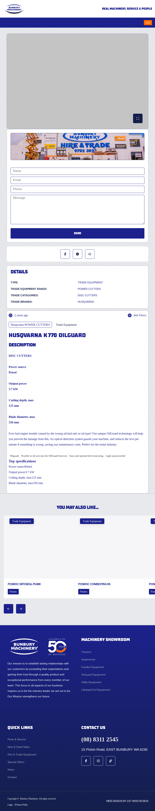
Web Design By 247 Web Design (127, 800)
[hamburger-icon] (148, 22)
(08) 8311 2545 (99, 739)
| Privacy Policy (21, 804)
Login (10, 804)
